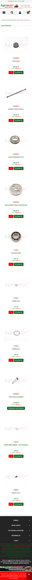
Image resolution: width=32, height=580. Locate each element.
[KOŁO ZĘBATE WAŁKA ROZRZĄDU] (16, 188)
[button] (4, 13)
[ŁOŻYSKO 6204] (16, 236)
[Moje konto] (20, 13)
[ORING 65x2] (16, 332)
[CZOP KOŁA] (16, 44)
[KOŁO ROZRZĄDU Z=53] (16, 140)
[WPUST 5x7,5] (16, 476)
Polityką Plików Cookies (12, 575)
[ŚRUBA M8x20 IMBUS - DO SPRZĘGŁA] (16, 428)
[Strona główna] (16, 6)
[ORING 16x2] (16, 284)
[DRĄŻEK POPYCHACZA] (16, 92)
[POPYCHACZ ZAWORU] (16, 380)
